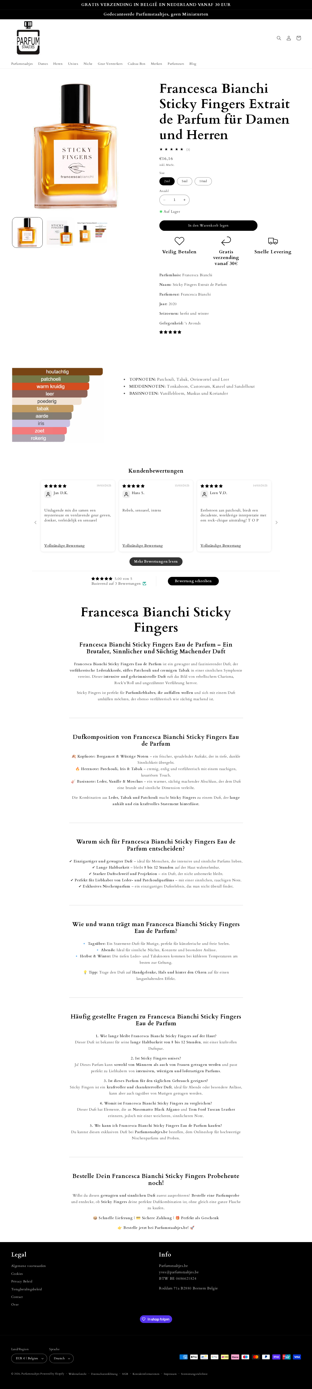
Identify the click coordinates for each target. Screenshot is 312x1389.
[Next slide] (276, 522)
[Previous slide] (35, 522)
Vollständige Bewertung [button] (64, 545)
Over (15, 1304)
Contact (17, 1297)
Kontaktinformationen (146, 1374)
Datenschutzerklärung (104, 1374)
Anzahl (164, 191)
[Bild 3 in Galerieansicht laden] (92, 232)
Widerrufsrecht (78, 1374)
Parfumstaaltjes (30, 1373)
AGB (125, 1374)
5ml (185, 181)
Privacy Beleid (21, 1281)
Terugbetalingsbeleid (26, 1289)
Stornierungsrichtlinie (194, 1374)
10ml (203, 181)
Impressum (170, 1374)
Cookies (17, 1274)
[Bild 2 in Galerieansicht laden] (60, 232)
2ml (167, 181)
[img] (55, 486)
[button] (279, 38)
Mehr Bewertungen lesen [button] (156, 561)
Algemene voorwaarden (28, 1266)
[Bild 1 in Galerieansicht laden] (27, 232)
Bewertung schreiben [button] (193, 581)
